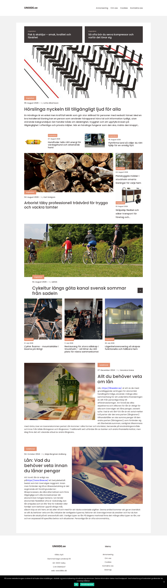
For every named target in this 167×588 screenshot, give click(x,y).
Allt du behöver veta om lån (120, 379)
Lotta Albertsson (51, 103)
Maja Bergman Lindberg (55, 454)
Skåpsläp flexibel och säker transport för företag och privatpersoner (127, 214)
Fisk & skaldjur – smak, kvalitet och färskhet (49, 36)
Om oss (114, 8)
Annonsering (102, 8)
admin (54, 282)
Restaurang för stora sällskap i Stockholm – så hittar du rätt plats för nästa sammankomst (82, 349)
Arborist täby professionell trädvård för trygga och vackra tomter (66, 205)
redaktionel (104, 365)
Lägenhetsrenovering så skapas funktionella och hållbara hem (122, 347)
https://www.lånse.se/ (37, 480)
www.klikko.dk (61, 570)
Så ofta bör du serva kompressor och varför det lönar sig (111, 36)
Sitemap (108, 570)
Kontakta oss (136, 8)
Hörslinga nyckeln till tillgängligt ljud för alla (72, 109)
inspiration (32, 31)
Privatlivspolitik (87, 584)
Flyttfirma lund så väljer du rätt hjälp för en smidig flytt (125, 144)
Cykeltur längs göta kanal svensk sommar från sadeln (79, 290)
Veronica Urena (127, 370)
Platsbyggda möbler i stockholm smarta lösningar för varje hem (128, 179)
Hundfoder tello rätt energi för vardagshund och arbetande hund (64, 145)
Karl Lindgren (49, 197)
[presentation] (140, 290)
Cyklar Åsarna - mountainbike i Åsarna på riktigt (41, 347)
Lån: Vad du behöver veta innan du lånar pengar (45, 465)
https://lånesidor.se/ (112, 388)
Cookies (124, 8)
